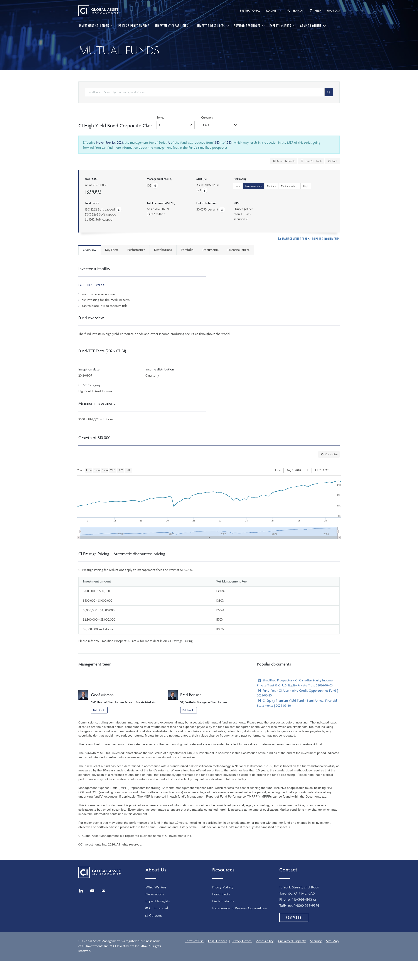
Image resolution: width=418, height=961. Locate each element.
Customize (330, 454)
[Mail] (103, 891)
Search (298, 10)
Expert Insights (280, 25)
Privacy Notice (242, 941)
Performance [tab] (136, 250)
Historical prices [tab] (238, 250)
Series (160, 117)
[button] (204, 190)
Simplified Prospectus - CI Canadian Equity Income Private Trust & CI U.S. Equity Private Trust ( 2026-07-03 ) (295, 682)
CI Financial (158, 908)
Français (333, 10)
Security (316, 941)
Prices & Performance (133, 25)
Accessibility (264, 941)
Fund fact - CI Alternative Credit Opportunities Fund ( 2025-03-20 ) (297, 693)
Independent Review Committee (239, 908)
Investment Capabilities (171, 25)
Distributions (223, 901)
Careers (155, 915)
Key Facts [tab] (111, 250)
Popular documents (326, 239)
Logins (271, 10)
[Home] (98, 10)
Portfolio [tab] (187, 250)
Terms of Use (194, 941)
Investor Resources (211, 25)
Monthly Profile (285, 161)
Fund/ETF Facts (313, 161)
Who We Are (156, 887)
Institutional (250, 10)
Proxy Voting (222, 887)
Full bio (97, 710)
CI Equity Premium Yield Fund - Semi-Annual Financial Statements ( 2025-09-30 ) (297, 703)
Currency (207, 117)
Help (318, 10)
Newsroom (154, 894)
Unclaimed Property (292, 941)
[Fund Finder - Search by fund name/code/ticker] (329, 92)
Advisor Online (310, 25)
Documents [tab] (210, 250)
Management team (294, 239)
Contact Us (293, 917)
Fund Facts (221, 894)
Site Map (332, 941)
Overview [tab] (89, 250)
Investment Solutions (94, 25)
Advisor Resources (247, 25)
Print (334, 161)
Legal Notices (217, 941)
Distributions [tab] (163, 250)
